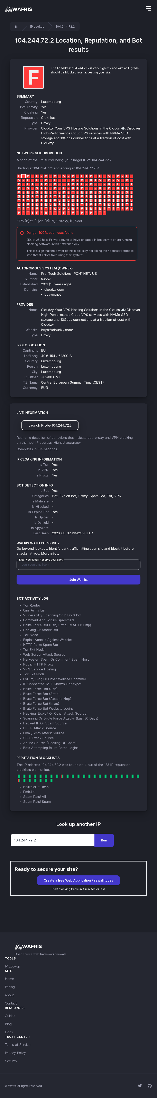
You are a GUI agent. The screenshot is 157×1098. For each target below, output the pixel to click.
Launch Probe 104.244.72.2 (50, 425)
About (9, 995)
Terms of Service (17, 1045)
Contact (11, 1003)
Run (104, 840)
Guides (10, 1016)
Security (11, 1061)
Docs (9, 1032)
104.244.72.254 (87, 168)
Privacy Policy (15, 1053)
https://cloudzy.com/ (57, 330)
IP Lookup (37, 26)
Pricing (10, 987)
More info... (50, 553)
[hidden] (148, 8)
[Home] (17, 26)
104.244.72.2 (101, 160)
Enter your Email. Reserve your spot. (41, 559)
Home (9, 979)
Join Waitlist (78, 580)
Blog (8, 1024)
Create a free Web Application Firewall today (78, 880)
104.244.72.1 (43, 168)
